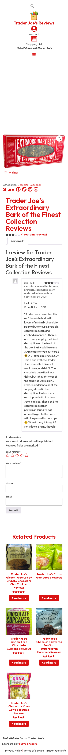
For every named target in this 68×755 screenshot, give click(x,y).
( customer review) (34, 234)
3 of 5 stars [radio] (17, 455)
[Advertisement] (34, 94)
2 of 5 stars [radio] (12, 455)
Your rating (13, 451)
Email (9, 496)
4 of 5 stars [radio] (22, 455)
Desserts (22, 185)
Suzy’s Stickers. (28, 743)
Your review (14, 463)
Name (9, 483)
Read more (19, 598)
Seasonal (35, 185)
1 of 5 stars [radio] (8, 455)
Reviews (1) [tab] (17, 241)
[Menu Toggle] (34, 54)
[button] (59, 138)
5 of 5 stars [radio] (26, 455)
